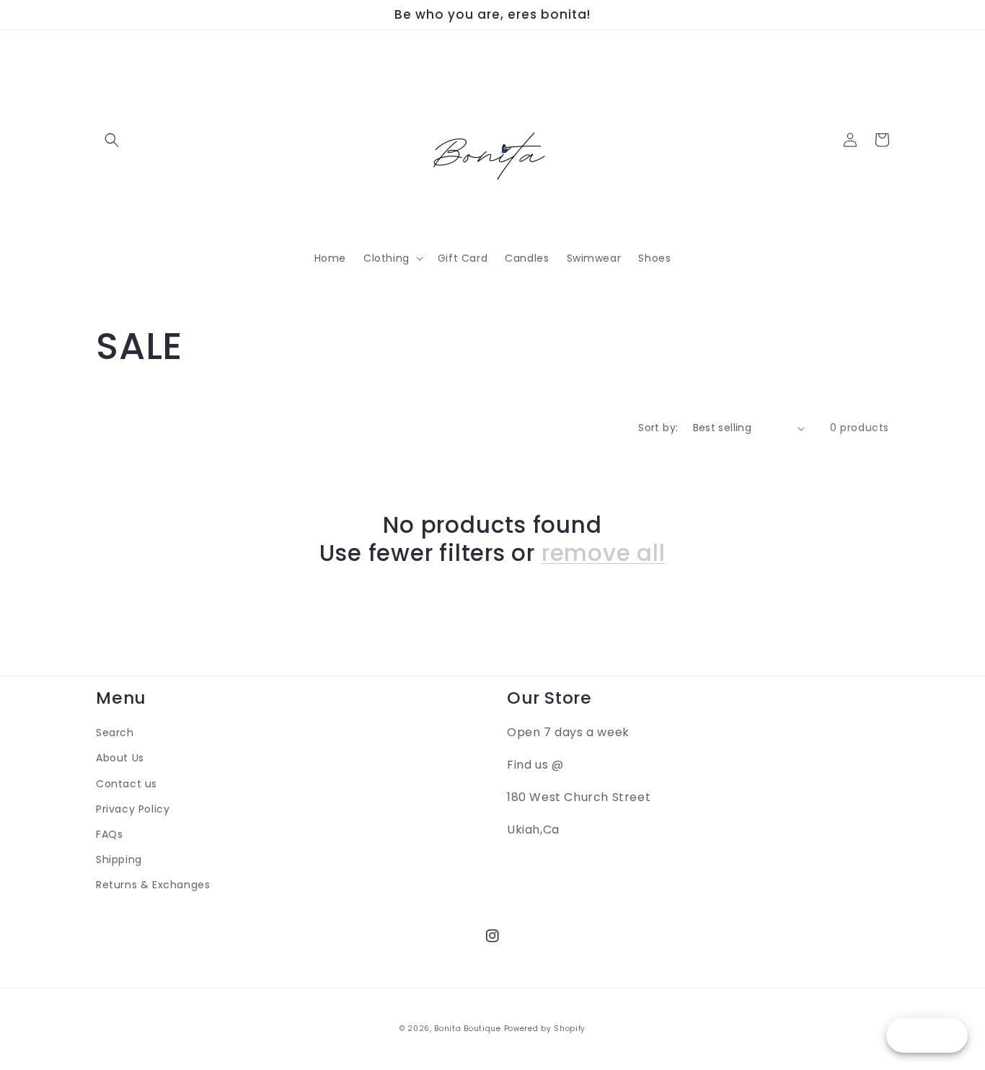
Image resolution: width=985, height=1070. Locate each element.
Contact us (126, 784)
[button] (112, 140)
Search (115, 732)
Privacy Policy (132, 809)
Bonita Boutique (467, 1028)
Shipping (119, 859)
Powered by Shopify (545, 1028)
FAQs (109, 834)
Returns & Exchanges (153, 884)
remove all (604, 553)
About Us (120, 758)
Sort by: (658, 427)
